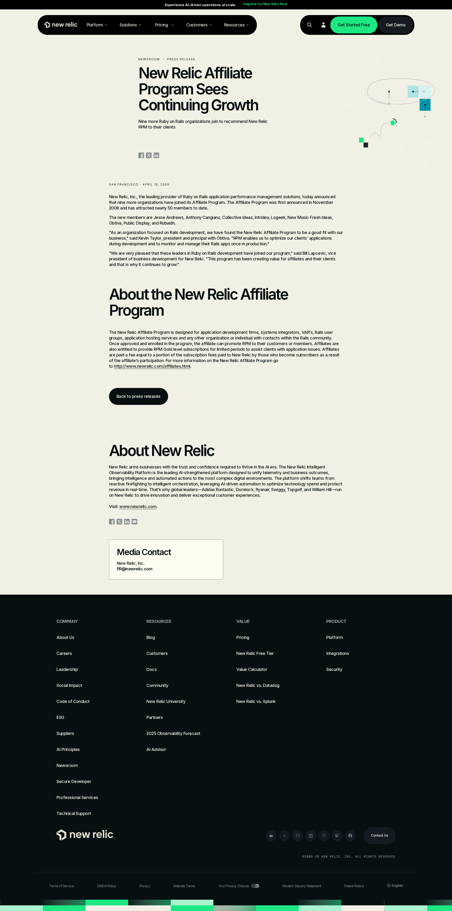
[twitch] (337, 835)
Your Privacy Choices (233, 886)
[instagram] (324, 835)
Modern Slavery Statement (301, 886)
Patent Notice (354, 886)
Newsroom (149, 59)
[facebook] (350, 835)
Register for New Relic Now (265, 4)
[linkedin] (310, 835)
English (397, 885)
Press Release (181, 59)
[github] (297, 835)
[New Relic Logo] (60, 25)
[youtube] (271, 835)
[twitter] (284, 835)
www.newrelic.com (137, 506)
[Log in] (323, 24)
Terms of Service (61, 886)
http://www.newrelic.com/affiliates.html (152, 366)
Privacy (144, 886)
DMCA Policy (106, 886)
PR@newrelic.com (135, 568)
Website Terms (184, 886)
